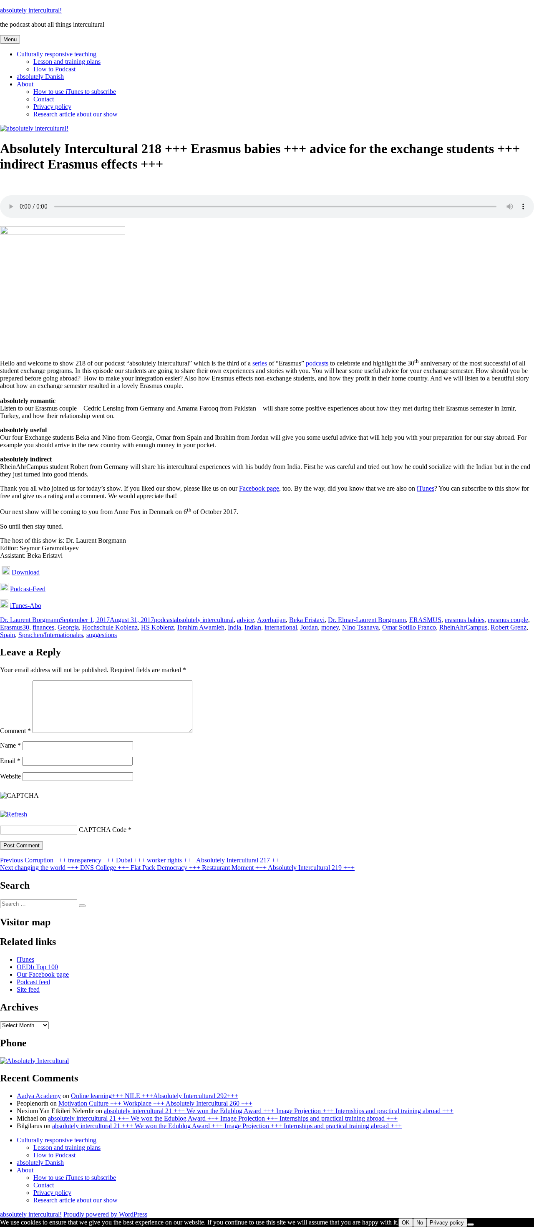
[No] (470, 1224)
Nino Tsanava (360, 627)
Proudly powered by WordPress (105, 1214)
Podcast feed (33, 981)
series (260, 363)
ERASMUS (425, 619)
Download (26, 572)
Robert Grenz (508, 627)
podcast (164, 619)
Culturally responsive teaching (56, 54)
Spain (7, 634)
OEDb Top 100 (37, 966)
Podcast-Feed (27, 588)
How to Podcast (54, 69)
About (25, 84)
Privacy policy (52, 106)
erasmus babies (464, 619)
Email (10, 760)
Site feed (28, 989)
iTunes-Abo (25, 605)
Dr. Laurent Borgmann (30, 619)
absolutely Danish (40, 76)
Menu (10, 39)
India (234, 627)
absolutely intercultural (204, 619)
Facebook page (259, 488)
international (280, 627)
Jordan (309, 627)
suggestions (101, 634)
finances (43, 627)
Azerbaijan (271, 619)
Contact (43, 99)
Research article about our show (75, 114)
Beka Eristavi (307, 619)
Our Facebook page (43, 974)
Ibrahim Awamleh (200, 627)
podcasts (318, 363)
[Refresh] (13, 814)
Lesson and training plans (67, 61)
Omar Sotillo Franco (409, 627)
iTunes (425, 488)
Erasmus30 (14, 627)
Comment (15, 730)
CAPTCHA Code (102, 829)
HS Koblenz (157, 627)
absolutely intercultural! (31, 10)
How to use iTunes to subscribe (74, 91)
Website (10, 776)
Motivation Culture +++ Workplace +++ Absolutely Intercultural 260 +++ (155, 1103)
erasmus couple (508, 619)
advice (245, 619)
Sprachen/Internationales (50, 634)
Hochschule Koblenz (110, 627)
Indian (252, 627)
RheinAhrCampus (463, 627)
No (419, 1222)
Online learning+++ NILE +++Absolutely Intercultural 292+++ (154, 1095)
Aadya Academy (39, 1095)
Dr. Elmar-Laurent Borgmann (367, 619)
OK (406, 1222)
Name (10, 745)
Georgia (68, 627)
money (330, 627)
